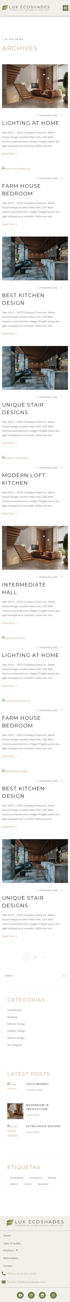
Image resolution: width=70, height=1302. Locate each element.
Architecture (14, 1010)
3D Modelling (16, 1177)
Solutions (8, 1250)
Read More (8, 153)
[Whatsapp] (53, 1295)
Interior (28, 1183)
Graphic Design (16, 1030)
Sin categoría (14, 1044)
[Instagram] (31, 1295)
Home (6, 1235)
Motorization (10, 1258)
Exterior (14, 1183)
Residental (43, 1183)
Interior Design (16, 1038)
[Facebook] (20, 1295)
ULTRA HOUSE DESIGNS (43, 1126)
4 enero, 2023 (32, 1114)
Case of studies (12, 1243)
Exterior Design (16, 1024)
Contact (7, 1266)
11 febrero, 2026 (34, 1089)
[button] (65, 8)
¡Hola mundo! (37, 1084)
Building (12, 1017)
